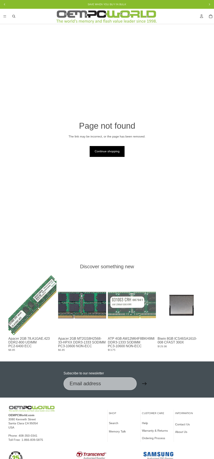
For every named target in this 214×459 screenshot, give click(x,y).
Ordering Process (153, 438)
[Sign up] (144, 384)
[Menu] (5, 16)
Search (113, 423)
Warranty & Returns (155, 430)
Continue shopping (107, 151)
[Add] (50, 329)
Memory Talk (117, 431)
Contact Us (182, 424)
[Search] (13, 16)
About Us (181, 432)
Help (145, 423)
